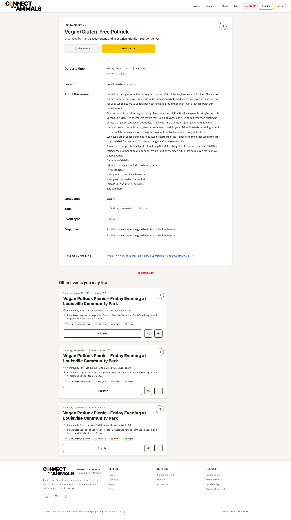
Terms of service (214, 479)
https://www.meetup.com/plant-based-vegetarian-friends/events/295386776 (150, 256)
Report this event (145, 273)
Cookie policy (212, 484)
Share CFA (243, 511)
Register (126, 48)
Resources (211, 6)
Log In (280, 6)
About (225, 6)
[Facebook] (65, 496)
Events (196, 6)
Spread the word (165, 475)
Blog (236, 6)
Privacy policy (213, 475)
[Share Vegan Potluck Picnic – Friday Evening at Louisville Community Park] (148, 333)
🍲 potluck (115, 324)
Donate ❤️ (250, 6)
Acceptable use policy (217, 489)
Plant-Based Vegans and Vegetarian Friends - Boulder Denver (120, 39)
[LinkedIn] (47, 496)
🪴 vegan (143, 208)
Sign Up (266, 6)
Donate (161, 479)
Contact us (162, 484)
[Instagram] (56, 496)
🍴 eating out (100, 324)
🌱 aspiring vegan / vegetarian (121, 208)
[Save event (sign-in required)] (223, 26)
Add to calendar (119, 73)
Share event (84, 48)
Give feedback (228, 511)
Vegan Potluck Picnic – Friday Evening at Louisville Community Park (104, 301)
